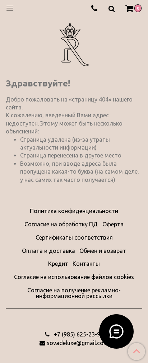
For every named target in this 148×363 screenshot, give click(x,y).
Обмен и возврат (102, 251)
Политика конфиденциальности (74, 211)
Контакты (86, 263)
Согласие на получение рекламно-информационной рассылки (74, 293)
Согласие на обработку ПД (61, 224)
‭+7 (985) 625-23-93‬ (77, 334)
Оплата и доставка (48, 251)
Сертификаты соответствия (74, 237)
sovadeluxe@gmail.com (77, 343)
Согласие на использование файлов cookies (74, 277)
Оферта (113, 224)
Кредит (58, 263)
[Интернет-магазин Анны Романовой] (74, 43)
